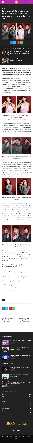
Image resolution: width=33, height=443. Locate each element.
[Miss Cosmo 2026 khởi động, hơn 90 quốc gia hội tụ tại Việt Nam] (5, 357)
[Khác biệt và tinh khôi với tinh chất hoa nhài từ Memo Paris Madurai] (5, 53)
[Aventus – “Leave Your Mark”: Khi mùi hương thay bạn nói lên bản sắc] (5, 349)
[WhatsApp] (21, 42)
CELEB (7, 436)
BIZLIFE (16, 438)
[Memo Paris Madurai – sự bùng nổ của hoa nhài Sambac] (5, 60)
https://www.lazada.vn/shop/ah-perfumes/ (17, 277)
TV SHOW (16, 436)
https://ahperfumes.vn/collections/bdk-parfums (14, 273)
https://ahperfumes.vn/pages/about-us (12, 287)
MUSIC (11, 436)
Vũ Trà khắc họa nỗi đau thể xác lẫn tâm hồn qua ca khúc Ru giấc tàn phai (9, 320)
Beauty (24, 436)
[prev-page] (28, 48)
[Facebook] (11, 42)
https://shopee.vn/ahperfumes (17, 281)
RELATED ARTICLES (7, 48)
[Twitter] (14, 42)
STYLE (28, 436)
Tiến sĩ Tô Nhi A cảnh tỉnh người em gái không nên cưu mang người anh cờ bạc (24, 320)
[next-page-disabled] (30, 48)
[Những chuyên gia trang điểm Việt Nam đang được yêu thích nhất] (5, 384)
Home (3, 6)
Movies (20, 436)
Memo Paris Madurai (10, 300)
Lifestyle (7, 6)
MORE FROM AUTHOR (18, 48)
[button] (2, 2)
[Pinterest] (18, 42)
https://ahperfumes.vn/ (13, 295)
